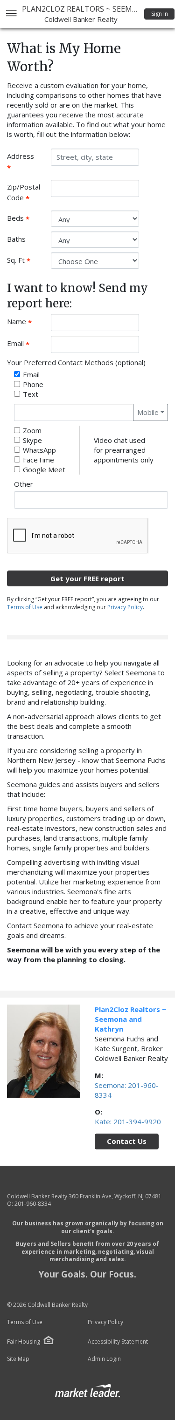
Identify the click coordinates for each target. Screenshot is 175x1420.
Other (23, 484)
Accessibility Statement (118, 1341)
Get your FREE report (87, 578)
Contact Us (127, 1141)
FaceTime (38, 459)
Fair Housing (23, 1341)
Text (30, 394)
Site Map (18, 1359)
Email (25, 344)
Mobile (148, 412)
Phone (33, 384)
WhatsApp (39, 450)
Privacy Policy (125, 607)
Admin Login (104, 1359)
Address (23, 161)
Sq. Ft (25, 260)
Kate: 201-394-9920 (128, 1121)
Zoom (32, 430)
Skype (32, 440)
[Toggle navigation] (11, 14)
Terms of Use (24, 607)
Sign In (159, 14)
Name (25, 322)
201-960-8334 (32, 1204)
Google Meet (44, 469)
